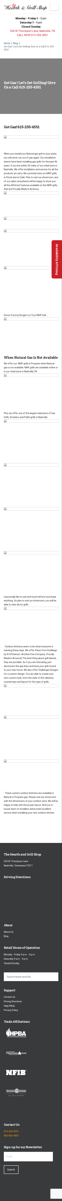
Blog (6, 936)
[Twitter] (15, 1112)
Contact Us (9, 997)
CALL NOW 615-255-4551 (32, 35)
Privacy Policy (11, 1010)
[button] (54, 6)
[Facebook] (6, 1112)
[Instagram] (24, 1112)
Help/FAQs (9, 1006)
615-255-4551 (11, 1131)
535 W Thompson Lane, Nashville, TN (32, 31)
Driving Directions (13, 1001)
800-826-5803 (11, 1135)
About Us (8, 932)
